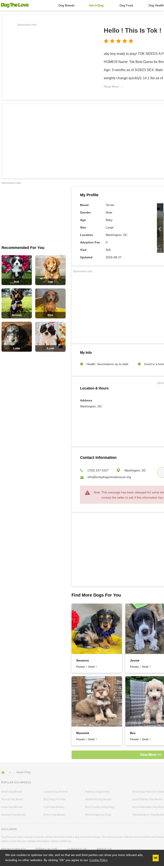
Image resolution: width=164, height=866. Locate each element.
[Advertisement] (53, 58)
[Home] (3, 772)
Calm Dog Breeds (54, 807)
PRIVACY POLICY (13, 849)
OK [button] (156, 857)
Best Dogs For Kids (55, 799)
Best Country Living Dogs (100, 807)
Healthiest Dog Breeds (98, 799)
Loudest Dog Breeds (55, 791)
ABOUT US (104, 849)
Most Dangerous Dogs (98, 814)
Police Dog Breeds (54, 814)
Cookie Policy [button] (98, 860)
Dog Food (126, 5)
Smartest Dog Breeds (13, 814)
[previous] (160, 229)
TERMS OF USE (46, 849)
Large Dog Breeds (11, 807)
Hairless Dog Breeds (97, 791)
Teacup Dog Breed (12, 799)
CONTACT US (77, 849)
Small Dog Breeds (11, 791)
